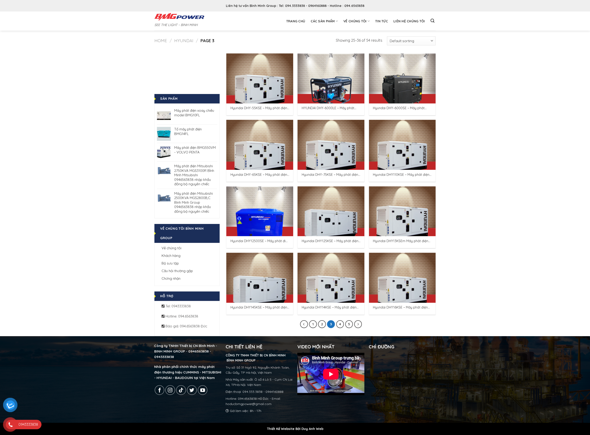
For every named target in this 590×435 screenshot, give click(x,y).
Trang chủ (295, 21)
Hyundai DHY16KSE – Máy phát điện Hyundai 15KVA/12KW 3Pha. (400, 307)
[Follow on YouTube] (203, 390)
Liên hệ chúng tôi (409, 21)
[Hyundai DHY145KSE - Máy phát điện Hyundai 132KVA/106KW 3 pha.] (259, 278)
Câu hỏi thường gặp (177, 271)
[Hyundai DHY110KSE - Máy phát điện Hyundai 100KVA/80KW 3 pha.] (402, 145)
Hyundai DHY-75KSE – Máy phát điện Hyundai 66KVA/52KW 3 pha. (330, 175)
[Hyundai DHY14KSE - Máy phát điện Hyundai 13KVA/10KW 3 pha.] (331, 278)
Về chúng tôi (354, 21)
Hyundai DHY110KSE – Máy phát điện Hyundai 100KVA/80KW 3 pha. (401, 175)
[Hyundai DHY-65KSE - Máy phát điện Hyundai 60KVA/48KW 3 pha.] (259, 145)
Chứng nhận (171, 278)
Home (160, 40)
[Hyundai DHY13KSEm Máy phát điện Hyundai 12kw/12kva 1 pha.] (402, 211)
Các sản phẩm (323, 21)
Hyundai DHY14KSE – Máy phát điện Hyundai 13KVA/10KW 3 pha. (329, 307)
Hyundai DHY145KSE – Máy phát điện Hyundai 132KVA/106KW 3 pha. (258, 307)
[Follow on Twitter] (192, 390)
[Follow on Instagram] (170, 390)
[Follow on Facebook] (160, 390)
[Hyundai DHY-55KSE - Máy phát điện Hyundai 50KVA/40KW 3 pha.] (259, 78)
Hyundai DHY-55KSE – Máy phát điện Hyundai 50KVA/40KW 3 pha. (258, 108)
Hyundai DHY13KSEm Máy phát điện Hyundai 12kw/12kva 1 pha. (400, 241)
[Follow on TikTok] (181, 390)
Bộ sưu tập (170, 263)
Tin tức (381, 21)
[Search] (432, 20)
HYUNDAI (183, 40)
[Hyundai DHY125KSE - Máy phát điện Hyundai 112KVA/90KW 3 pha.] (331, 211)
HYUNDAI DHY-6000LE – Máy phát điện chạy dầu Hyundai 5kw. (328, 108)
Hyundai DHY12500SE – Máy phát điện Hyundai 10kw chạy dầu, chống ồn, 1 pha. (259, 241)
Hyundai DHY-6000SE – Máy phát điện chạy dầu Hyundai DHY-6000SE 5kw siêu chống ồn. (401, 108)
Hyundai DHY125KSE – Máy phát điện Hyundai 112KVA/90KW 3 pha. (330, 241)
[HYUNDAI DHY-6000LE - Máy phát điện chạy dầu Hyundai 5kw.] (331, 78)
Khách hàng (171, 255)
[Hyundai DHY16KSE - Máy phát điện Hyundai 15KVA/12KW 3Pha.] (402, 278)
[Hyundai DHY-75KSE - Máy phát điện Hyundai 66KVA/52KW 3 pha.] (331, 145)
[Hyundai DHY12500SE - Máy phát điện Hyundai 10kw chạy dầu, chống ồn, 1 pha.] (259, 211)
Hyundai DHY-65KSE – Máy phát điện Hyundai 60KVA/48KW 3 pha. (258, 175)
